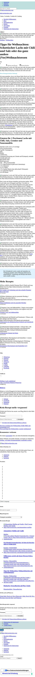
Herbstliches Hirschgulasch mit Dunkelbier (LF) (13, 346)
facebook (6, 5)
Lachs (7, 381)
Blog (5, 21)
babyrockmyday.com (6, 13)
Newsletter (7, 25)
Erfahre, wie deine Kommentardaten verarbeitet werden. (16, 440)
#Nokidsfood (8, 125)
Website (6, 399)
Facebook (6, 400)
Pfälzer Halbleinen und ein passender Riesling (13, 303)
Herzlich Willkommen (10, 19)
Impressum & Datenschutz (11, 29)
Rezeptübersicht (8, 22)
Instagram (6, 402)
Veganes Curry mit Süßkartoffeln (9, 312)
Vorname (2, 416)
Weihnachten (9, 40)
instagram (6, 2)
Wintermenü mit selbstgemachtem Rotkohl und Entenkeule (16, 322)
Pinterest (6, 404)
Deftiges (2, 40)
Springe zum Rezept (12, 65)
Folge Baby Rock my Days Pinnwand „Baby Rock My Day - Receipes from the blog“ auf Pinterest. (17, 597)
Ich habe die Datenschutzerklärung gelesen (14, 422)
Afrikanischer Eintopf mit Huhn (9, 333)
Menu (2, 32)
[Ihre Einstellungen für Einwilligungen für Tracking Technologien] (32, 674)
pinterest (6, 4)
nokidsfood (12, 381)
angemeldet (9, 435)
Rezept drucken (25, 65)
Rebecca (2, 388)
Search (19, 658)
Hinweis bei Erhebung (10, 673)
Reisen (5, 24)
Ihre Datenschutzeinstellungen (18, 670)
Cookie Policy (8, 625)
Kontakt (6, 27)
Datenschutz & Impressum (11, 622)
